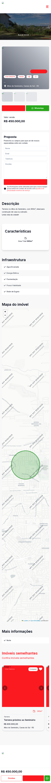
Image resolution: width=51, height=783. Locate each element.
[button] (5, 311)
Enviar (25, 182)
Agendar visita (15, 108)
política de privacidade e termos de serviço (25, 189)
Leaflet (25, 621)
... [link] (32, 35)
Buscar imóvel (23, 35)
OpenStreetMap (35, 621)
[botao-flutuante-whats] (47, 778)
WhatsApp (39, 108)
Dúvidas (11, 778)
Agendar (33, 778)
